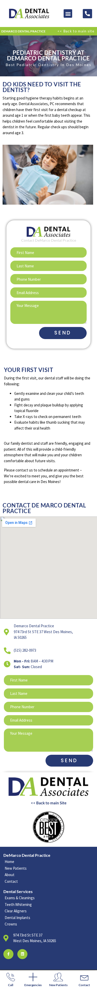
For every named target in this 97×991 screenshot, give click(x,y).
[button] (68, 13)
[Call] (10, 977)
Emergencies (33, 985)
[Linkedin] (22, 954)
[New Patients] (58, 977)
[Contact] (84, 977)
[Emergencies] (33, 977)
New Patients (58, 985)
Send (62, 332)
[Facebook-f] (8, 954)
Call (10, 985)
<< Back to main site (75, 31)
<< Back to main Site (48, 803)
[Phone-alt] (87, 13)
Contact (84, 985)
